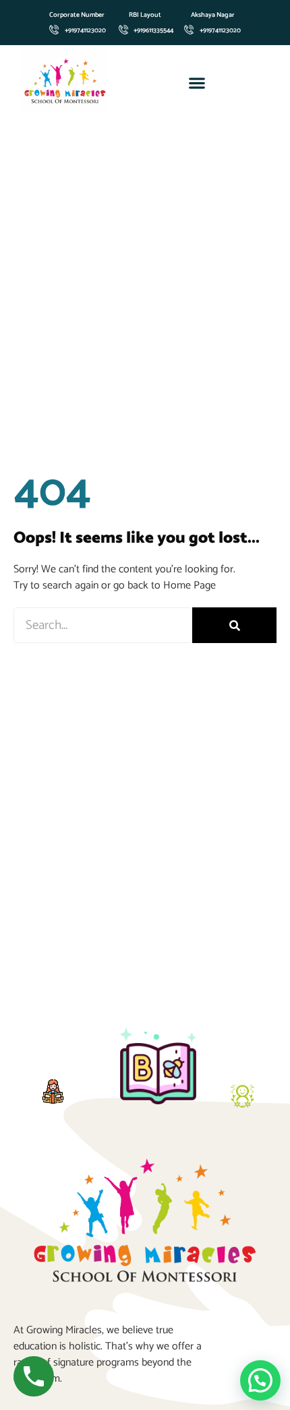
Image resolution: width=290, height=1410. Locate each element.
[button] (197, 82)
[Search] (234, 625)
